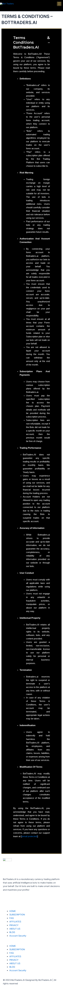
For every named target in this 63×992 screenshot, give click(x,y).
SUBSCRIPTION (17, 914)
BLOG (12, 932)
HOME (12, 911)
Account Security (17, 935)
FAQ (11, 918)
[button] (31, 942)
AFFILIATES (15, 921)
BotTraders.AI (16, 872)
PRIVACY (13, 925)
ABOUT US (14, 928)
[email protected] (29, 836)
